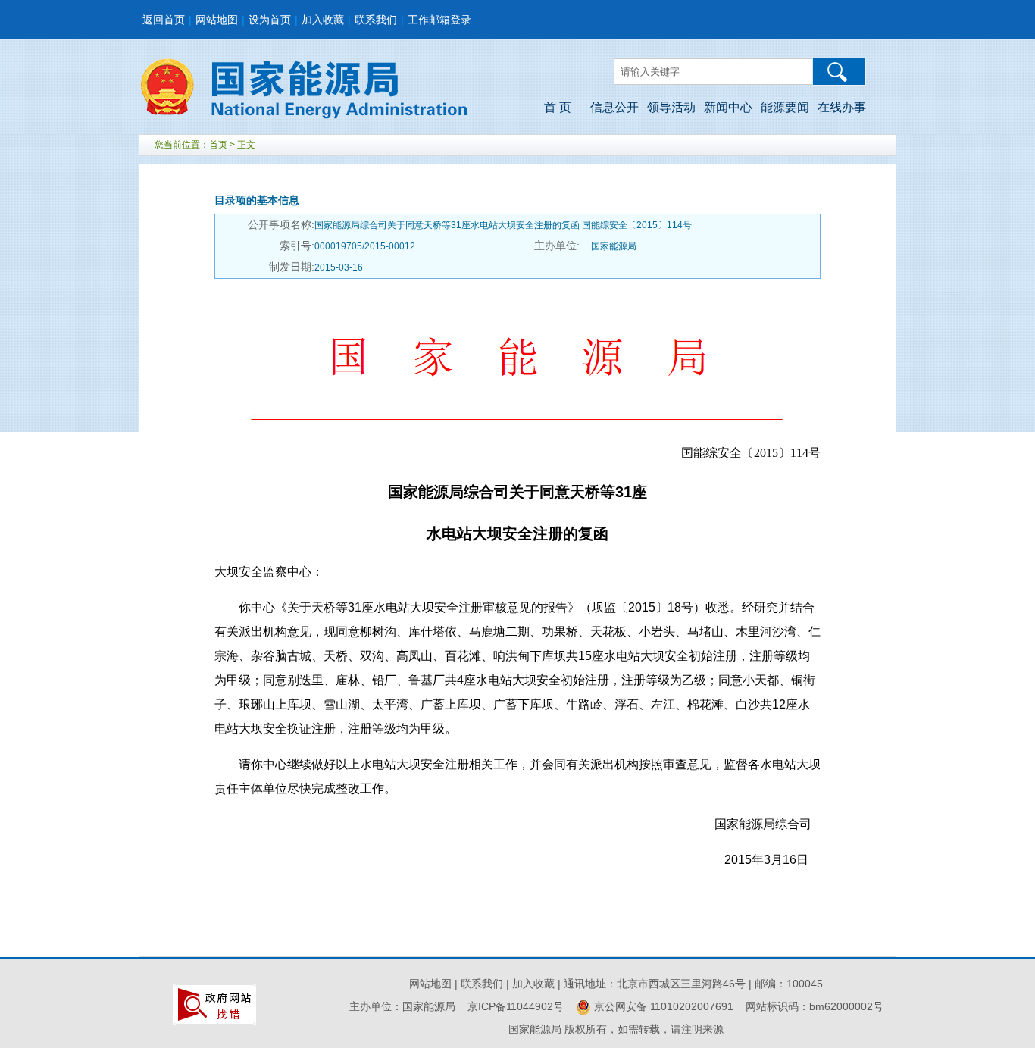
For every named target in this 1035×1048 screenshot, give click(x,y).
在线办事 (842, 107)
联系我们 (376, 20)
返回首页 (163, 20)
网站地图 (216, 20)
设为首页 (270, 20)
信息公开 (614, 107)
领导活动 (671, 107)
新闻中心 (728, 107)
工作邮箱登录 (439, 20)
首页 (218, 144)
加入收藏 (323, 20)
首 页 (557, 107)
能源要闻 (785, 107)
